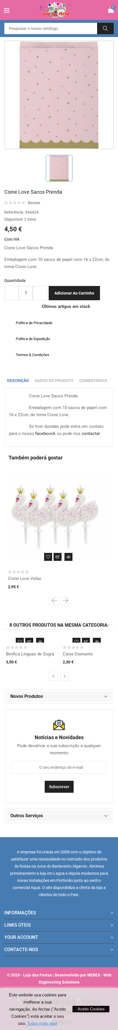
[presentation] (53, 601)
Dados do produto (54, 380)
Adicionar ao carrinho (74, 293)
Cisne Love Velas (24, 578)
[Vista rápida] (68, 557)
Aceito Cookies (91, 1009)
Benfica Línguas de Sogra (30, 654)
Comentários (93, 380)
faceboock (45, 433)
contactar (91, 433)
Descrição (18, 380)
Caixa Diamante (78, 654)
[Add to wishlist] (48, 557)
